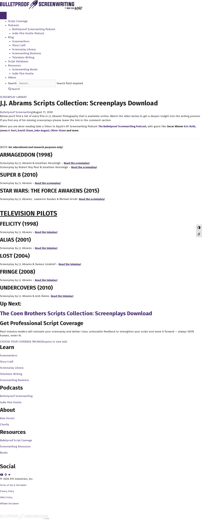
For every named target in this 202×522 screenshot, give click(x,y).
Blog (11, 37)
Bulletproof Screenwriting (16, 112)
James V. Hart (8, 130)
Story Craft (19, 45)
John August (41, 130)
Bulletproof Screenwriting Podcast (33, 29)
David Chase (25, 130)
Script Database (18, 61)
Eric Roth (189, 126)
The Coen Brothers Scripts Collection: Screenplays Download (76, 313)
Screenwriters (20, 41)
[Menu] (3, 15)
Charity (4, 424)
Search (12, 83)
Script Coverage (18, 21)
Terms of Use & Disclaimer (13, 485)
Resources (14, 65)
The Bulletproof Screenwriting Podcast (122, 126)
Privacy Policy (7, 491)
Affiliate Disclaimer (9, 503)
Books (4, 452)
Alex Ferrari (7, 418)
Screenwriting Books (25, 69)
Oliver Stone (58, 130)
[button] (14, 89)
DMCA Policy (6, 497)
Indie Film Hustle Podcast (28, 33)
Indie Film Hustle (23, 73)
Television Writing (23, 57)
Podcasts (13, 25)
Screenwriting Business (26, 53)
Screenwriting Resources (15, 446)
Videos (12, 77)
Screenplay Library (24, 49)
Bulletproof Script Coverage (16, 440)
